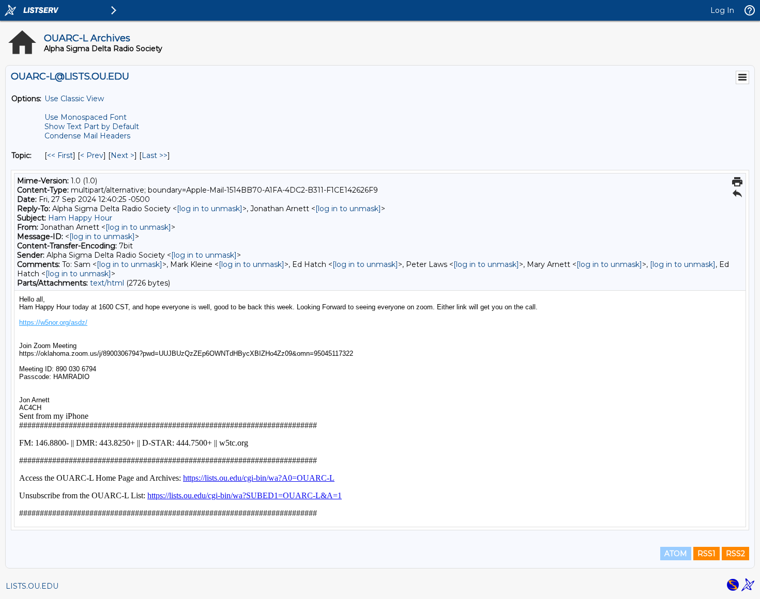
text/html (107, 283)
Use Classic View (74, 98)
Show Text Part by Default (91, 126)
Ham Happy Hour (80, 218)
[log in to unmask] (209, 208)
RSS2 (735, 553)
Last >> (155, 155)
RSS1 (706, 553)
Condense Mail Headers (87, 135)
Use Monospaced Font (85, 117)
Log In (722, 10)
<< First (60, 155)
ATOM (675, 553)
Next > (122, 155)
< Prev (91, 155)
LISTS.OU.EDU (32, 586)
